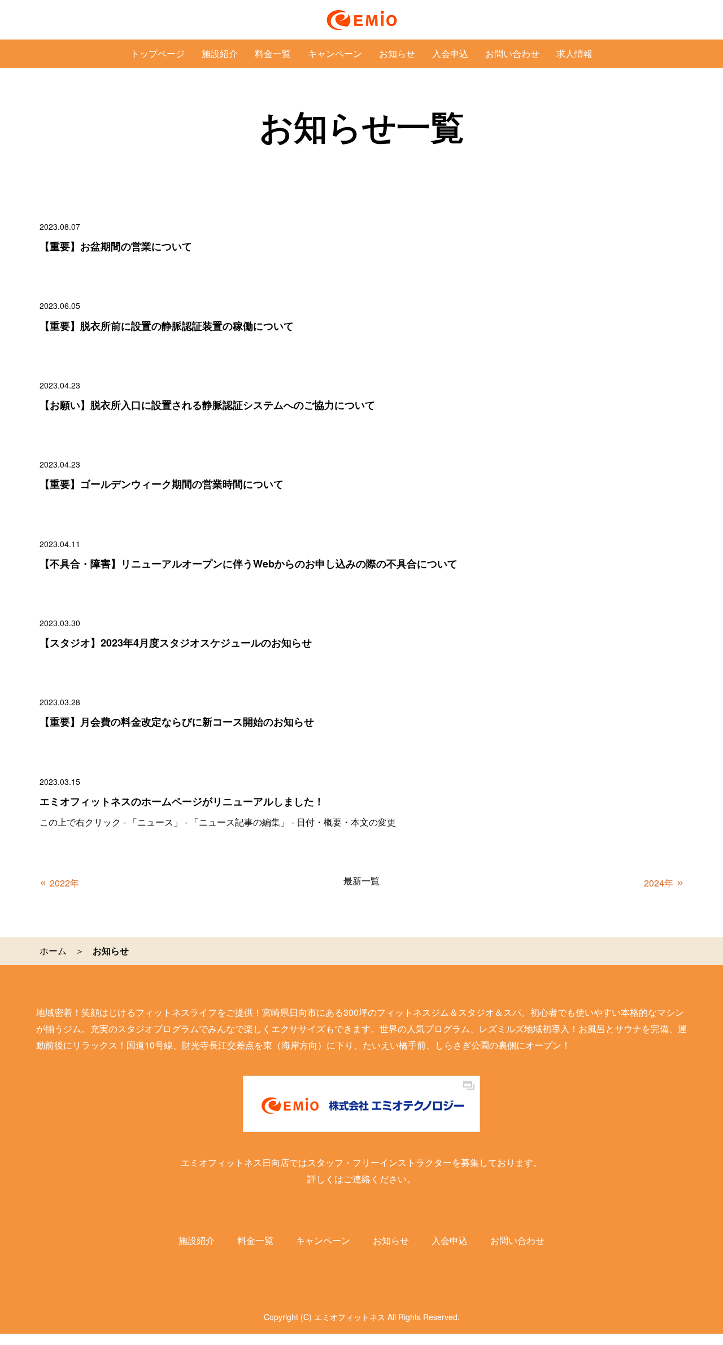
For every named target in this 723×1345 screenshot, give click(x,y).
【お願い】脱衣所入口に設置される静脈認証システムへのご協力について (207, 405)
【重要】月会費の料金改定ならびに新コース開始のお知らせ (177, 721)
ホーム (53, 950)
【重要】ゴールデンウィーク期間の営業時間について (162, 484)
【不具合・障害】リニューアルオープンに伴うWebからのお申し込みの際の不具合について (249, 563)
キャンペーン (335, 53)
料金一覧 (273, 53)
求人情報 (574, 53)
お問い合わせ (512, 53)
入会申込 (450, 53)
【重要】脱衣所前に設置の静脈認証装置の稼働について (167, 325)
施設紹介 (220, 53)
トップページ (157, 53)
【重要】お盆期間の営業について (116, 246)
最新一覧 (361, 880)
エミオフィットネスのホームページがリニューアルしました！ (182, 801)
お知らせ (397, 53)
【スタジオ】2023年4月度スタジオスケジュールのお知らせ (176, 642)
